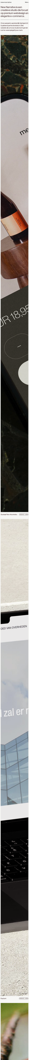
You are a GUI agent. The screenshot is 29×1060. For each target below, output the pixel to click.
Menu (26, 2)
